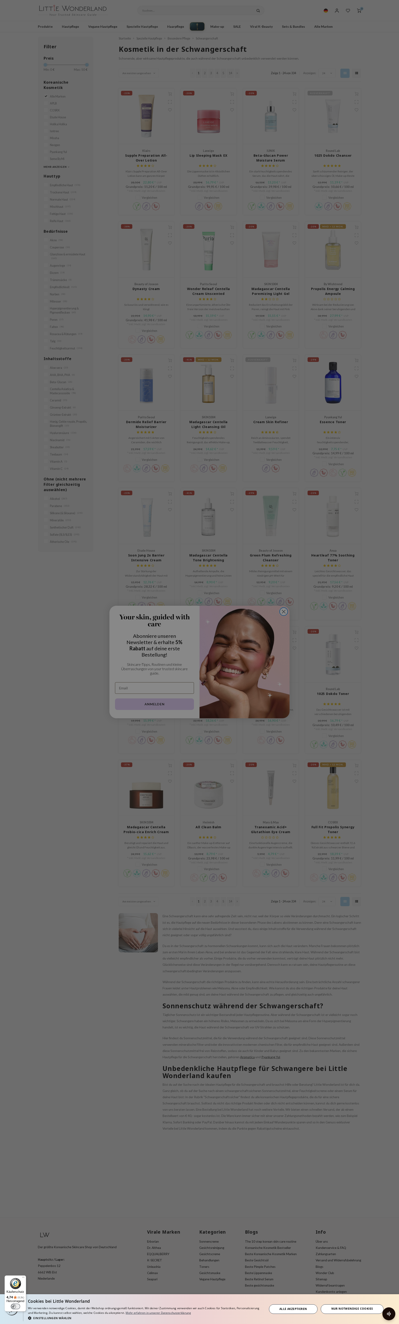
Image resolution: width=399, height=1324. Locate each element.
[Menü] (23, 1278)
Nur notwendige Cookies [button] (352, 1309)
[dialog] (199, 1309)
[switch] (15, 1306)
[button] (144, 1318)
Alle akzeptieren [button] (293, 1309)
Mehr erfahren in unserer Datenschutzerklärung (158, 1313)
